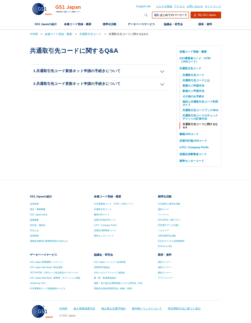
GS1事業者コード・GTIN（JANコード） (195, 60)
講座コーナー (164, 262)
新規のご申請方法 (193, 90)
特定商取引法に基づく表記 (184, 308)
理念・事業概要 (37, 209)
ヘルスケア (163, 230)
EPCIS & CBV (165, 246)
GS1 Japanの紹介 (46, 24)
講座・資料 (205, 24)
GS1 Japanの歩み (39, 214)
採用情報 (34, 235)
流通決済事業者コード (193, 154)
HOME (34, 34)
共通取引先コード (90, 34)
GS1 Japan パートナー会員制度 (110, 262)
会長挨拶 (34, 204)
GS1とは (34, 230)
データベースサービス (141, 24)
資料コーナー (164, 267)
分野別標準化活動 (167, 235)
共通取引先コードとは (196, 80)
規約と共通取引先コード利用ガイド (200, 103)
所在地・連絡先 (37, 225)
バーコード (163, 214)
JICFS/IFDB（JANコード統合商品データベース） (55, 272)
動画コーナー (164, 272)
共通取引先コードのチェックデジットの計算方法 (200, 117)
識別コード (163, 209)
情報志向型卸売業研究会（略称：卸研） (114, 288)
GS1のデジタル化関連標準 (171, 241)
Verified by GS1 (37, 283)
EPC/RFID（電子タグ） (170, 220)
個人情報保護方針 (84, 308)
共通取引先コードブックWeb (200, 110)
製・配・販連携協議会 (105, 278)
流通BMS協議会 (102, 267)
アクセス (179, 6)
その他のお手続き (193, 96)
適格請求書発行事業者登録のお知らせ (49, 241)
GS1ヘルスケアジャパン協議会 (109, 272)
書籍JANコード (189, 134)
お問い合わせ (195, 6)
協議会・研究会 (173, 24)
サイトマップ (213, 6)
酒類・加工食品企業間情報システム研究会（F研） (119, 283)
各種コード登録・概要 (77, 24)
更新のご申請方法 (193, 85)
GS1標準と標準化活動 (169, 204)
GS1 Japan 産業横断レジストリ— (47, 262)
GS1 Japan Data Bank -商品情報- (46, 267)
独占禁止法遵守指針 (113, 308)
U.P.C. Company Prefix (194, 147)
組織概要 (34, 220)
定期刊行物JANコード (193, 140)
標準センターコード (191, 160)
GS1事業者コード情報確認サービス (47, 288)
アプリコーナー (165, 278)
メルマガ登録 (164, 6)
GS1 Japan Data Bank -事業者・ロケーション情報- (55, 278)
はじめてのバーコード (173, 14)
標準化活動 (109, 24)
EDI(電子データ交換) (168, 225)
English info (143, 6)
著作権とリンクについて (147, 308)
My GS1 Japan (207, 14)
